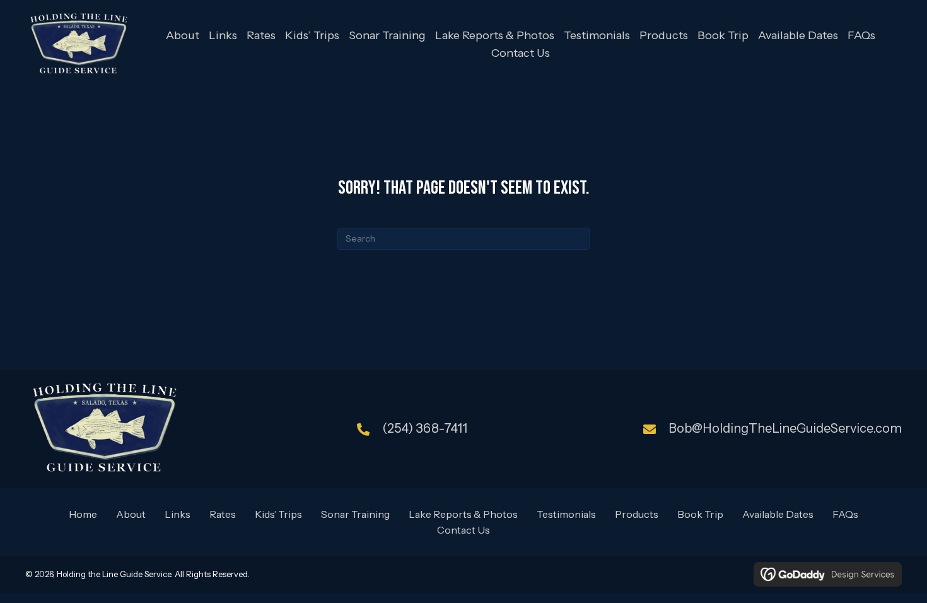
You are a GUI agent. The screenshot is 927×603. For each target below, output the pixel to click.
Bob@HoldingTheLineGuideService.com (785, 428)
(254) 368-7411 (424, 428)
